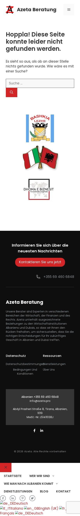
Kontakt (63, 491)
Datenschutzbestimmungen (25, 364)
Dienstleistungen (54, 364)
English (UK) (49, 508)
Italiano (17, 508)
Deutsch (21, 503)
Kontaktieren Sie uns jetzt (40, 262)
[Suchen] (11, 92)
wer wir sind (39, 476)
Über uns (49, 370)
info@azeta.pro (40, 401)
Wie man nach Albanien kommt (28, 484)
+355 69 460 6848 (58, 276)
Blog (44, 491)
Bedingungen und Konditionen (25, 372)
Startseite (13, 476)
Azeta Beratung (37, 9)
